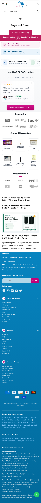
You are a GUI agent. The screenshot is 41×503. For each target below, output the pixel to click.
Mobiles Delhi (26, 420)
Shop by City (6, 319)
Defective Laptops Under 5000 (11, 491)
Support (4, 321)
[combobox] (20, 11)
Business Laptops (7, 487)
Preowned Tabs (16, 476)
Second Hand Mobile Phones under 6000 (15, 465)
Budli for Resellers (7, 346)
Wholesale (5, 353)
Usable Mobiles (20, 461)
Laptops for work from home (29, 482)
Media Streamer (23, 495)
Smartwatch (32, 495)
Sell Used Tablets (7, 368)
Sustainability (6, 378)
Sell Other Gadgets (8, 373)
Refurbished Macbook (23, 480)
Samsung (32, 454)
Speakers (15, 495)
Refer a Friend (6, 317)
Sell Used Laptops (7, 371)
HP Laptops (16, 482)
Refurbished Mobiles (8, 461)
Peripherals (13, 497)
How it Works (6, 375)
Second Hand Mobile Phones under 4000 (15, 468)
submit (35, 281)
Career (4, 341)
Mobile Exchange (7, 380)
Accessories (6, 497)
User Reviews (6, 339)
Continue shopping (20, 33)
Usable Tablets (6, 476)
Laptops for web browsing (21, 487)
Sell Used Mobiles (7, 366)
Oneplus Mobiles (33, 456)
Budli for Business (7, 344)
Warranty (5, 305)
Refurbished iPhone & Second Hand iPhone (15, 454)
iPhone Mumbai (22, 422)
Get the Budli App (9, 261)
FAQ (3, 312)
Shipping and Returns (8, 314)
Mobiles (4, 456)
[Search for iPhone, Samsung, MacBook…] (37, 11)
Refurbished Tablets (30, 474)
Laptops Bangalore (14, 425)
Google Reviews (7, 351)
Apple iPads (19, 474)
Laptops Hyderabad (30, 425)
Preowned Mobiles (31, 461)
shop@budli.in (8, 270)
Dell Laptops (34, 480)
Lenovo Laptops (7, 482)
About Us (5, 334)
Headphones (21, 497)
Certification (6, 310)
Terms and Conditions (9, 307)
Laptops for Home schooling (10, 489)
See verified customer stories (19, 107)
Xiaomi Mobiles (23, 456)
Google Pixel (6, 458)
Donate (4, 383)
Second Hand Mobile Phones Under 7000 (15, 463)
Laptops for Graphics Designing (12, 484)
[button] (3, 4)
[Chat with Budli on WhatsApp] (36, 494)
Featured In (20, 114)
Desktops (29, 497)
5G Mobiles (14, 458)
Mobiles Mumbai (13, 420)
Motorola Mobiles (12, 456)
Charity (4, 348)
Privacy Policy (6, 302)
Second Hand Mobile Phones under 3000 (15, 470)
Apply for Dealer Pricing (26, 440)
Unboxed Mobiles (23, 458)
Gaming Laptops (27, 484)
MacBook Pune (9, 427)
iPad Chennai (21, 427)
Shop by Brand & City (20, 417)
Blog (3, 336)
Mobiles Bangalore (8, 422)
